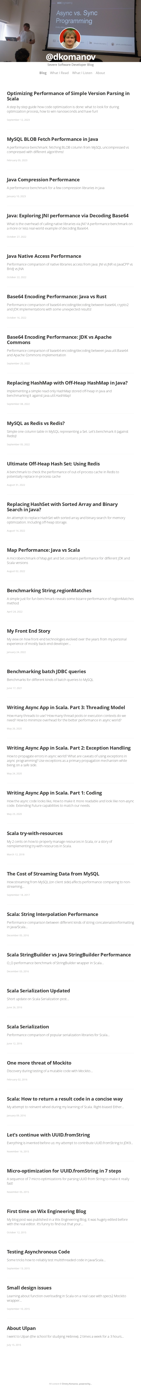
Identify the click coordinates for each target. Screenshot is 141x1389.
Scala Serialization (28, 1026)
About (100, 72)
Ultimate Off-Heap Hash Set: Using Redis (53, 463)
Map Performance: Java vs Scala (43, 550)
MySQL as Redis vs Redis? (36, 423)
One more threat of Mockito (39, 1062)
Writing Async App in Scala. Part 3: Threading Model (66, 707)
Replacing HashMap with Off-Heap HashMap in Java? (67, 382)
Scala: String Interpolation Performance (52, 914)
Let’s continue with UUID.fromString (48, 1134)
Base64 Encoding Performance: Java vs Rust (56, 296)
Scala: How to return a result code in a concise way (65, 1098)
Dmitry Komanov (70, 1383)
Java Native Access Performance (44, 256)
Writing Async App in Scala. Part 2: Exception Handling (69, 747)
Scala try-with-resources (35, 833)
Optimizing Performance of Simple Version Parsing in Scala (68, 96)
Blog (43, 72)
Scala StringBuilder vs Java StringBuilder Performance (69, 954)
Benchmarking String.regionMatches (49, 590)
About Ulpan (21, 1328)
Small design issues (29, 1287)
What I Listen (82, 72)
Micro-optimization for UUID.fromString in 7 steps (64, 1170)
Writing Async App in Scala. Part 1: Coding (54, 792)
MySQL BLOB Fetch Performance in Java (52, 139)
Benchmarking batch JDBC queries (46, 671)
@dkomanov (70, 38)
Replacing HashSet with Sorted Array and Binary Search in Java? (62, 507)
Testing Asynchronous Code (38, 1251)
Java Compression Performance (43, 179)
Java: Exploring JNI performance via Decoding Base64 (67, 215)
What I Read (59, 72)
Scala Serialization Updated (38, 990)
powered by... (85, 1383)
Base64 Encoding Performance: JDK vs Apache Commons (59, 339)
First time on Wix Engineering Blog (46, 1211)
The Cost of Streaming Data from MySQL (53, 873)
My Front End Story (28, 631)
